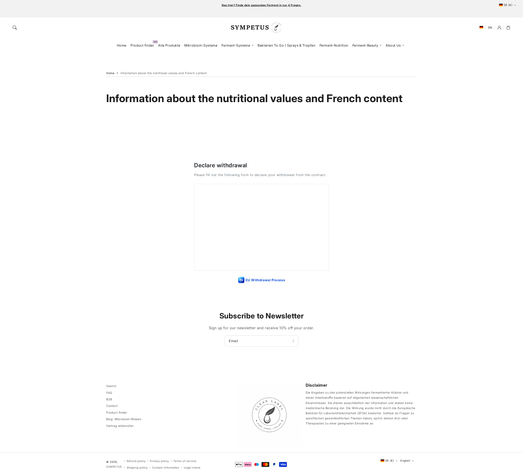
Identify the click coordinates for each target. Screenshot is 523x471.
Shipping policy (137, 467)
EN (490, 27)
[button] (14, 27)
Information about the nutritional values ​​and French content (164, 73)
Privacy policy (159, 461)
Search (111, 386)
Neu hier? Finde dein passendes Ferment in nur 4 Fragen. (261, 5)
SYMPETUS (114, 466)
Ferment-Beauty (365, 45)
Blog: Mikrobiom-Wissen (123, 419)
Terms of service (185, 461)
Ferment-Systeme (235, 45)
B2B (109, 399)
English (405, 460)
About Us (393, 45)
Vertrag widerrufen (120, 425)
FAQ (109, 392)
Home (110, 73)
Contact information (165, 467)
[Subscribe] (293, 340)
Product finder (116, 412)
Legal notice (192, 467)
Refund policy (136, 461)
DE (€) (508, 5)
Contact (112, 405)
